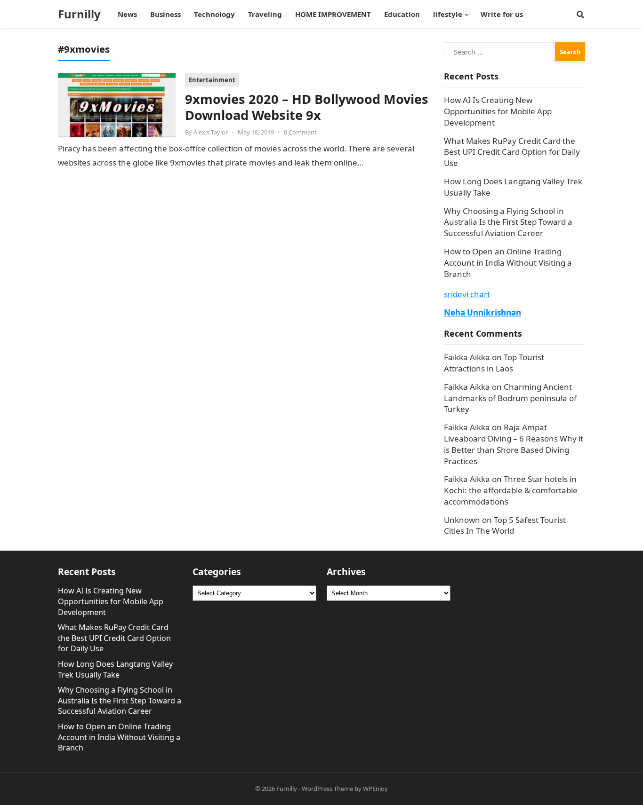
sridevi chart (467, 294)
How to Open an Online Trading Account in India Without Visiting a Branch (508, 262)
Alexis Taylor (210, 132)
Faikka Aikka (467, 357)
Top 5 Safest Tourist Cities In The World (505, 525)
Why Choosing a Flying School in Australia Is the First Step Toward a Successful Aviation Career (508, 222)
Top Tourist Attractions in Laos (494, 363)
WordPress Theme (327, 788)
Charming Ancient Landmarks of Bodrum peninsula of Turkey (510, 398)
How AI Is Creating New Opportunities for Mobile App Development (498, 111)
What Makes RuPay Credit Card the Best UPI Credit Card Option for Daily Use (512, 152)
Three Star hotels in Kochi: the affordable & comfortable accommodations (511, 490)
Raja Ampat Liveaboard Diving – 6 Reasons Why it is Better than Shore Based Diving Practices (513, 444)
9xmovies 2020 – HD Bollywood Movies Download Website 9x (306, 107)
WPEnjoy (375, 788)
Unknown (462, 519)
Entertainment (212, 80)
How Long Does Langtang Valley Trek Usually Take (115, 669)
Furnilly (79, 14)
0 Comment (300, 132)
